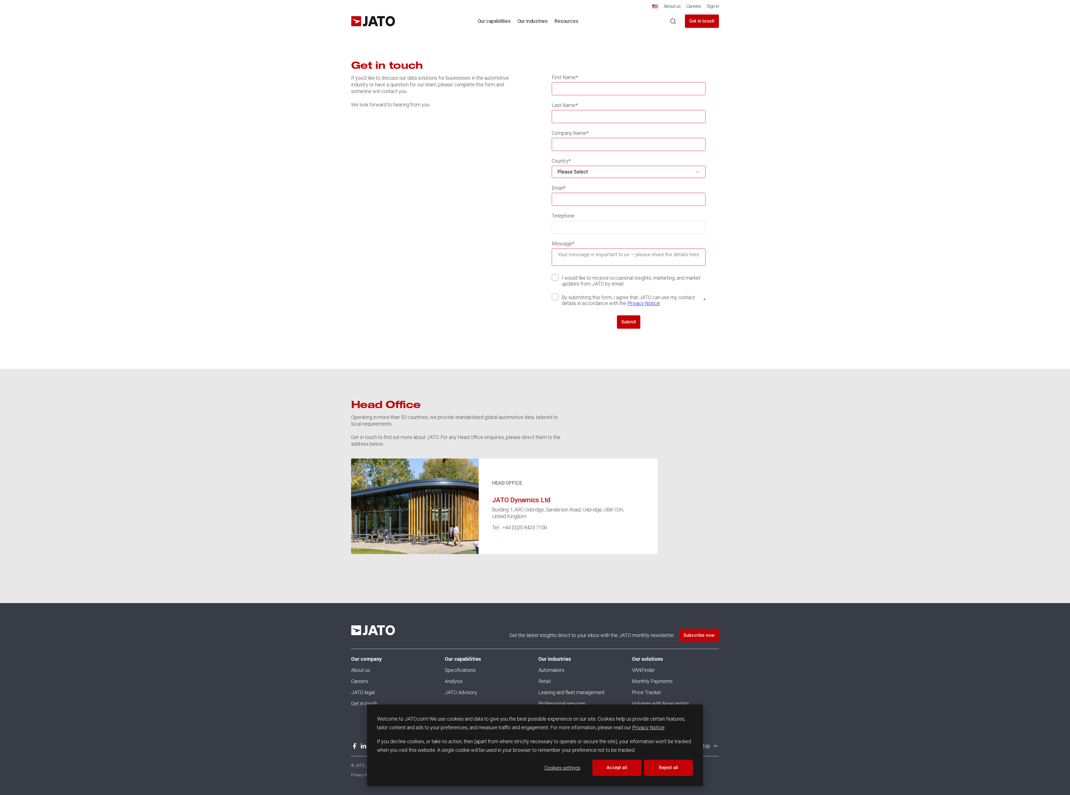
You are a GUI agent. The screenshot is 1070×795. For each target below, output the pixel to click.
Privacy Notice (648, 727)
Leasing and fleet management (571, 692)
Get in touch (701, 21)
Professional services (561, 703)
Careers (359, 681)
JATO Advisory (461, 692)
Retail (544, 681)
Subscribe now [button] (699, 635)
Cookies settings (562, 768)
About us (360, 670)
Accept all (617, 767)
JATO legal (363, 692)
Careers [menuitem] (693, 6)
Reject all (668, 767)
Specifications (460, 670)
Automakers (551, 670)
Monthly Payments (652, 681)
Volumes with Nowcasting (660, 703)
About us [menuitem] (672, 6)
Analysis (454, 681)
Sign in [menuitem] (713, 6)
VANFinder (643, 670)
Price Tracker (646, 692)
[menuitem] (655, 8)
